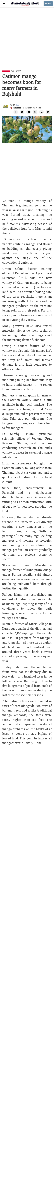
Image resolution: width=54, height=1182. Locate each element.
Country (16, 71)
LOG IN (48, 3)
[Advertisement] (27, 42)
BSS (17, 105)
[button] (3, 3)
